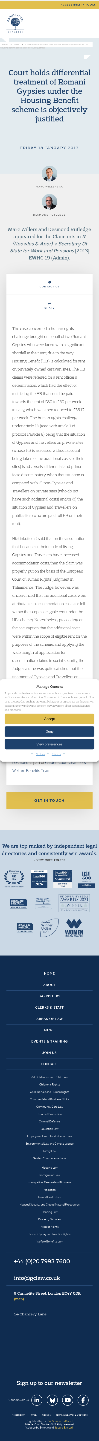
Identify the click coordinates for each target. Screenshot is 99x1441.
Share (49, 307)
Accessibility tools (78, 4)
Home (49, 973)
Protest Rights (50, 1226)
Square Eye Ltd (63, 1427)
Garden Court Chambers (15, 23)
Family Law (49, 1151)
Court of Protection (50, 1114)
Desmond (20, 762)
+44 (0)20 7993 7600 (77, 23)
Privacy (56, 754)
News (49, 1030)
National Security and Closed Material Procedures (50, 1204)
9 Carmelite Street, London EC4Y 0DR (47, 1296)
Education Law (49, 1128)
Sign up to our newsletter (49, 1382)
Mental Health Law (49, 1197)
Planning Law (49, 1212)
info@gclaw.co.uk (37, 1277)
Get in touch (49, 800)
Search (67, 23)
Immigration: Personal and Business (49, 1182)
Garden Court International (49, 1158)
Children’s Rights (49, 1084)
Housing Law (50, 1167)
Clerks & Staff (49, 1007)
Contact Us (50, 286)
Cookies (40, 754)
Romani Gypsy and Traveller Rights (49, 1234)
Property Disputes (49, 1219)
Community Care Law (49, 1106)
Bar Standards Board (60, 1421)
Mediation (50, 1189)
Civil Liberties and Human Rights (49, 1092)
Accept (49, 719)
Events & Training (49, 1041)
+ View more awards (49, 860)
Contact (49, 1064)
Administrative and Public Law (49, 1077)
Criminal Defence (49, 1121)
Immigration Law (49, 1175)
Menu (88, 23)
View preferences (49, 744)
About (49, 985)
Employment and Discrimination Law (49, 1136)
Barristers (50, 996)
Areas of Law (49, 1019)
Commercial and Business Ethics (49, 1099)
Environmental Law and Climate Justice (50, 1143)
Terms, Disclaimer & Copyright (71, 1414)
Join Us (49, 1053)
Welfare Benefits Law (50, 1241)
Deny (50, 731)
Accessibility (18, 1414)
